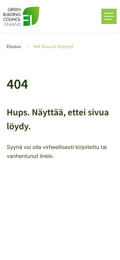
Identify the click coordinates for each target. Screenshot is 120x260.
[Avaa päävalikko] (109, 16)
